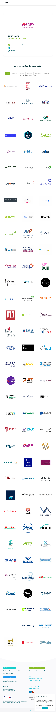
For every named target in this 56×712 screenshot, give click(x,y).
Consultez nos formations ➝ (37, 668)
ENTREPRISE (14, 73)
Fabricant (22, 73)
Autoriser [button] (45, 707)
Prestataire (29, 73)
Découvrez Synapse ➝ (9, 677)
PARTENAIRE (46, 73)
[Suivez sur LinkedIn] (30, 692)
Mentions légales (29, 710)
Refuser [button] (38, 707)
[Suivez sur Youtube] (33, 692)
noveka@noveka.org (34, 688)
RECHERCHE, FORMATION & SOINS (28, 76)
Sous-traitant (38, 73)
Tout (8, 73)
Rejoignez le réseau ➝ (9, 668)
